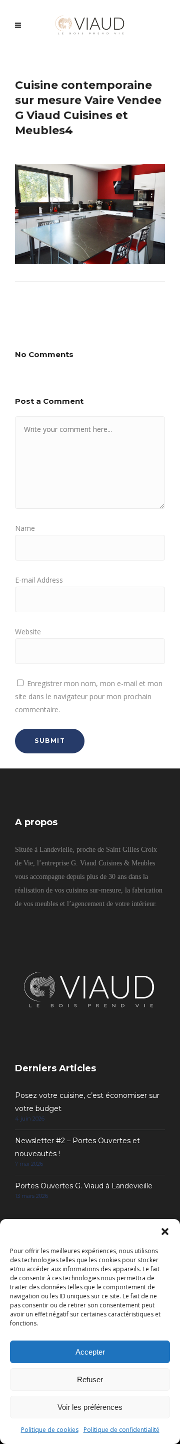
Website (28, 631)
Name (25, 528)
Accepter (90, 1352)
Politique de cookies (49, 1429)
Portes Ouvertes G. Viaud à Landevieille (83, 1185)
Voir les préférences (90, 1407)
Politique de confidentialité (122, 1429)
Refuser (90, 1379)
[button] (165, 1232)
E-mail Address (39, 580)
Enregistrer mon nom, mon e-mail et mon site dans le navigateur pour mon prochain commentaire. (88, 696)
